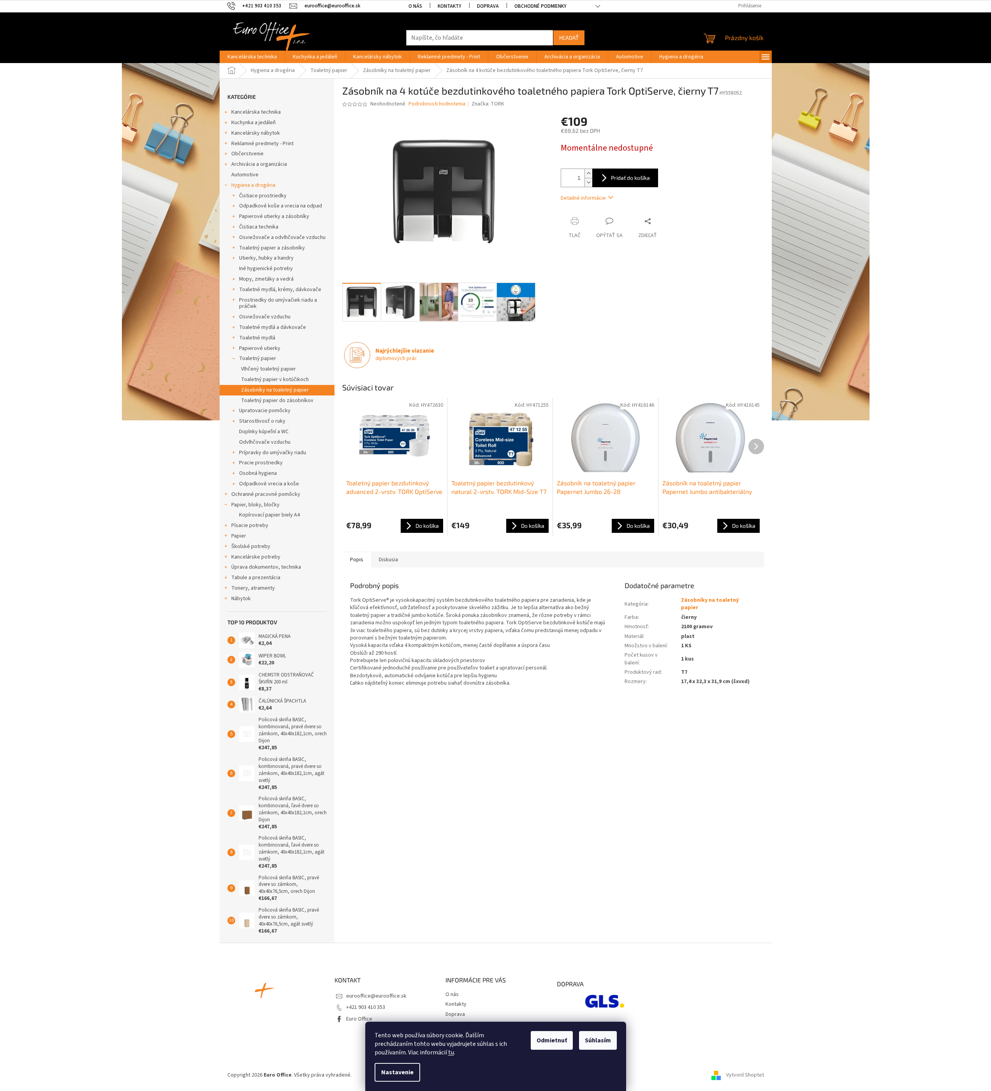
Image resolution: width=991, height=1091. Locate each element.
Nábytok (241, 599)
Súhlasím (598, 1040)
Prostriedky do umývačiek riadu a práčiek (278, 303)
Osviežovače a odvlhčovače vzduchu (282, 237)
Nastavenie (397, 1072)
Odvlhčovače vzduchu (264, 442)
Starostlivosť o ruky (262, 421)
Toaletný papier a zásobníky (272, 248)
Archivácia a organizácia (259, 164)
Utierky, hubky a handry (266, 258)
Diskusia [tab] (388, 560)
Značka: (488, 104)
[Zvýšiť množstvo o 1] (588, 173)
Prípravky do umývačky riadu (272, 453)
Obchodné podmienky (540, 6)
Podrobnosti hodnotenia (436, 104)
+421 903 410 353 (365, 1007)
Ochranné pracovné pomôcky (265, 494)
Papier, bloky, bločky (255, 505)
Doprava (488, 6)
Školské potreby (250, 546)
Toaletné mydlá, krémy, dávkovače (280, 289)
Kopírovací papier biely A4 (269, 515)
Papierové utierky (259, 348)
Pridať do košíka (630, 177)
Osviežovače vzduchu (264, 317)
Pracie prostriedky (261, 463)
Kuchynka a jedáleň (253, 122)
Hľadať (569, 37)
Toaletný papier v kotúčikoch (275, 379)
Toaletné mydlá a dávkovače (272, 327)
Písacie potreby (249, 525)
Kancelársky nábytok (255, 133)
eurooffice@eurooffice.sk (376, 996)
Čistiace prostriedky (263, 196)
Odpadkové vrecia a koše (269, 484)
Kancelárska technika (256, 112)
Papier (238, 536)
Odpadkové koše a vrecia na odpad (280, 206)
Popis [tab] (356, 560)
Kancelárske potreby (255, 557)
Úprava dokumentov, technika (266, 567)
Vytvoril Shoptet (745, 1075)
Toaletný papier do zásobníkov (277, 400)
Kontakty (449, 6)
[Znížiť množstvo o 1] (588, 182)
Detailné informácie (583, 198)
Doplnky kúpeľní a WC (264, 432)
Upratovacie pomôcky (264, 411)
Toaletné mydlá (257, 338)
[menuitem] (252, 57)
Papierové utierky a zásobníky (274, 216)
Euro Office (359, 1019)
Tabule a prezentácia (255, 578)
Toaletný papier (257, 358)
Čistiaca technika (258, 227)
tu (451, 1052)
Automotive (245, 175)
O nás (415, 6)
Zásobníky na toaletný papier (275, 390)
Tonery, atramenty (253, 588)
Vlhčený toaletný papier (268, 369)
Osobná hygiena (258, 473)
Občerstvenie (247, 154)
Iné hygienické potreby (266, 268)
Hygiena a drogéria (253, 185)
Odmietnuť (552, 1040)
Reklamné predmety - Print (262, 144)
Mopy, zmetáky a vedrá (266, 279)
